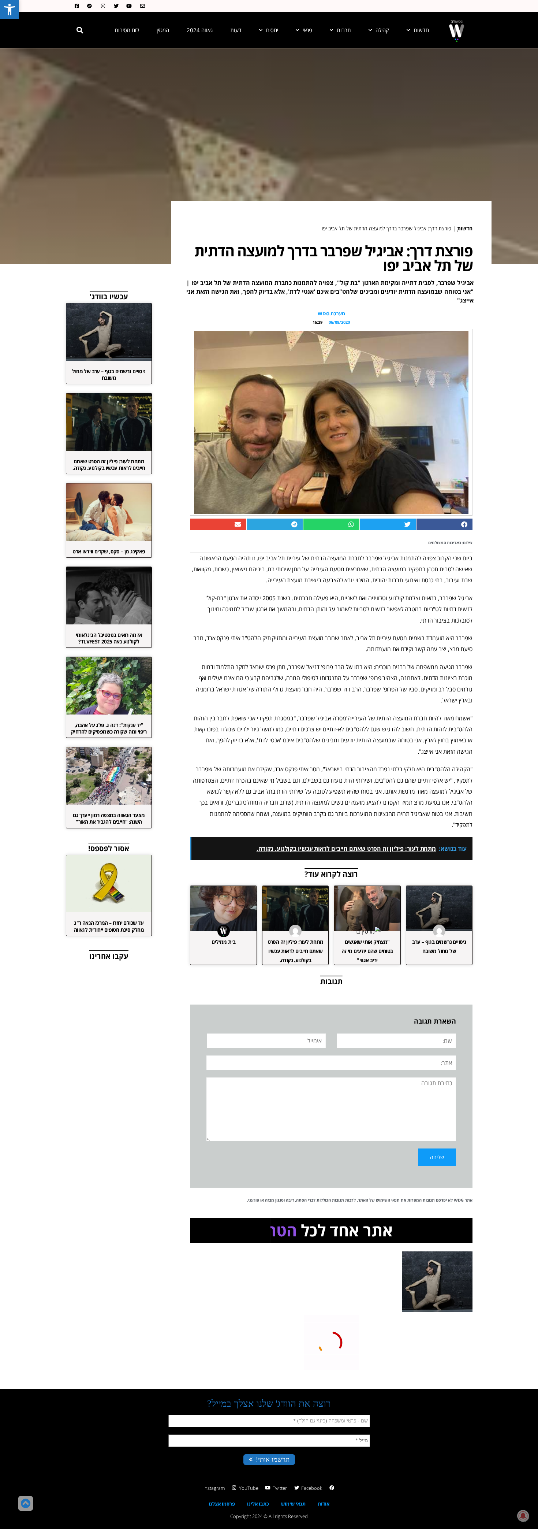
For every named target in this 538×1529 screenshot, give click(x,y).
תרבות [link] (344, 30)
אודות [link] (323, 1503)
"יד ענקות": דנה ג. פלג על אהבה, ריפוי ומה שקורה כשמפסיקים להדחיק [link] (109, 728)
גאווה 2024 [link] (200, 30)
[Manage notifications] (523, 1516)
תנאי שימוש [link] (293, 1503)
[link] (9, 9)
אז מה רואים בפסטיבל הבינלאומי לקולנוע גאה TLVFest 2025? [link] (109, 638)
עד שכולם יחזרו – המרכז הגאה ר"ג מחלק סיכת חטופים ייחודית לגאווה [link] (109, 926)
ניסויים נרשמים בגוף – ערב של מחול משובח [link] (108, 374)
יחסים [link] (272, 30)
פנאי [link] (307, 30)
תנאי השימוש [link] (388, 1200)
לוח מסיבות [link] (127, 30)
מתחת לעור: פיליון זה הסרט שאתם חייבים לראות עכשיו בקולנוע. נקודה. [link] (296, 951)
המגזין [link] (163, 30)
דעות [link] (236, 30)
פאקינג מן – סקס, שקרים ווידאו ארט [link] (108, 551)
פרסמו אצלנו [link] (222, 1503)
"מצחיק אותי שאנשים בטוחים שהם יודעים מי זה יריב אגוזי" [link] (367, 951)
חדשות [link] (421, 30)
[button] (79, 30)
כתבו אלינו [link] (258, 1503)
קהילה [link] (382, 30)
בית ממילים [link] (223, 941)
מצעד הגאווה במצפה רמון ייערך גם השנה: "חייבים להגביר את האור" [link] (109, 818)
